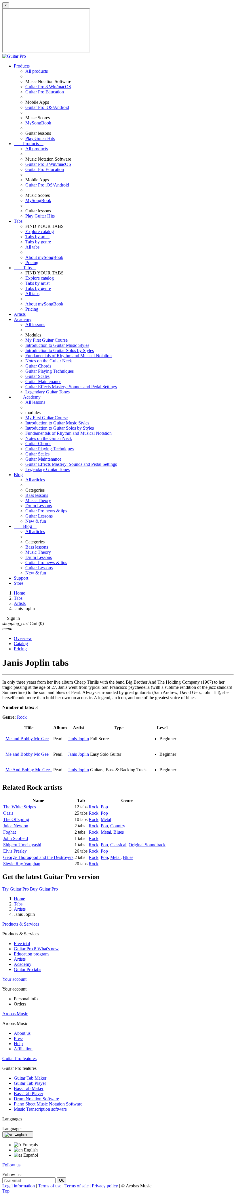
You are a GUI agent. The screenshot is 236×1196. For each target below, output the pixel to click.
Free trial (22, 943)
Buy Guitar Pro (44, 889)
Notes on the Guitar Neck (48, 360)
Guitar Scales (37, 376)
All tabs (32, 247)
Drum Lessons (38, 505)
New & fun (35, 521)
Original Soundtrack (147, 844)
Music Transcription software (40, 1109)
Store (18, 583)
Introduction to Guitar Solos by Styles (59, 350)
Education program (31, 953)
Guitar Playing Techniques (49, 371)
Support (21, 578)
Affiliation (23, 1048)
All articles (35, 479)
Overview (23, 638)
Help (18, 1043)
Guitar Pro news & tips (46, 510)
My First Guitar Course (46, 340)
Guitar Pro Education (44, 91)
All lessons (35, 324)
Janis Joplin (78, 738)
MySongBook (38, 122)
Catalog (21, 643)
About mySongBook (44, 257)
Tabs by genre (38, 241)
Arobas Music (15, 1013)
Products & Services (20, 924)
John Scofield (15, 838)
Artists (20, 314)
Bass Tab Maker (28, 1088)
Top (5, 1191)
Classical (118, 844)
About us (22, 1033)
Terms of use (50, 1185)
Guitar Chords (38, 366)
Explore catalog (39, 231)
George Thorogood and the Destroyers (38, 857)
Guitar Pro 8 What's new (36, 948)
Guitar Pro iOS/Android (47, 107)
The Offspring (16, 819)
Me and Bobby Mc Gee (27, 738)
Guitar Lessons (39, 516)
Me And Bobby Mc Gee (28, 769)
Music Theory (38, 500)
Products (22, 66)
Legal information (19, 1185)
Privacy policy (105, 1185)
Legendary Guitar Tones (47, 391)
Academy (22, 319)
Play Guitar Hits (40, 138)
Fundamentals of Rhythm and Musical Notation (68, 355)
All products (36, 71)
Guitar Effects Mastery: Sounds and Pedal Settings (71, 386)
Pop (104, 806)
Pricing (31, 262)
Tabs (18, 221)
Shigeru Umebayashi (22, 844)
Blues (118, 832)
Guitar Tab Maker (30, 1078)
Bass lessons (36, 495)
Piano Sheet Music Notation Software (48, 1103)
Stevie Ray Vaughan (21, 863)
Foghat (9, 832)
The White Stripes (19, 806)
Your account (14, 979)
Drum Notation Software (36, 1098)
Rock (22, 717)
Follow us (11, 1164)
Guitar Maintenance (43, 381)
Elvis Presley (15, 851)
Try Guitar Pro (15, 889)
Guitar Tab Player (30, 1083)
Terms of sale (77, 1185)
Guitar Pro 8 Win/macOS (48, 86)
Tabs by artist (37, 236)
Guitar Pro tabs (27, 969)
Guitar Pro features (19, 1058)
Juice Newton (15, 825)
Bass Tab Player (28, 1093)
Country (117, 825)
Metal (106, 819)
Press (18, 1038)
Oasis (8, 813)
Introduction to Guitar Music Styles (57, 345)
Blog (18, 474)
